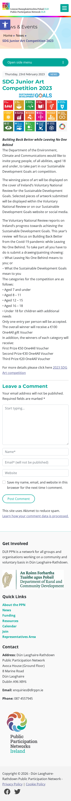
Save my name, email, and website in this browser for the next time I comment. (37, 485)
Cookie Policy (35, 784)
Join (5, 631)
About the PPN (13, 605)
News (20, 35)
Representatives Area (19, 637)
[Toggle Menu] (64, 8)
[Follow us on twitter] (17, 793)
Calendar (9, 626)
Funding (8, 615)
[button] (5, 25)
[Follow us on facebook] (7, 793)
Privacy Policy (12, 784)
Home (7, 35)
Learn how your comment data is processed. (35, 516)
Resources (10, 621)
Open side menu (19, 62)
